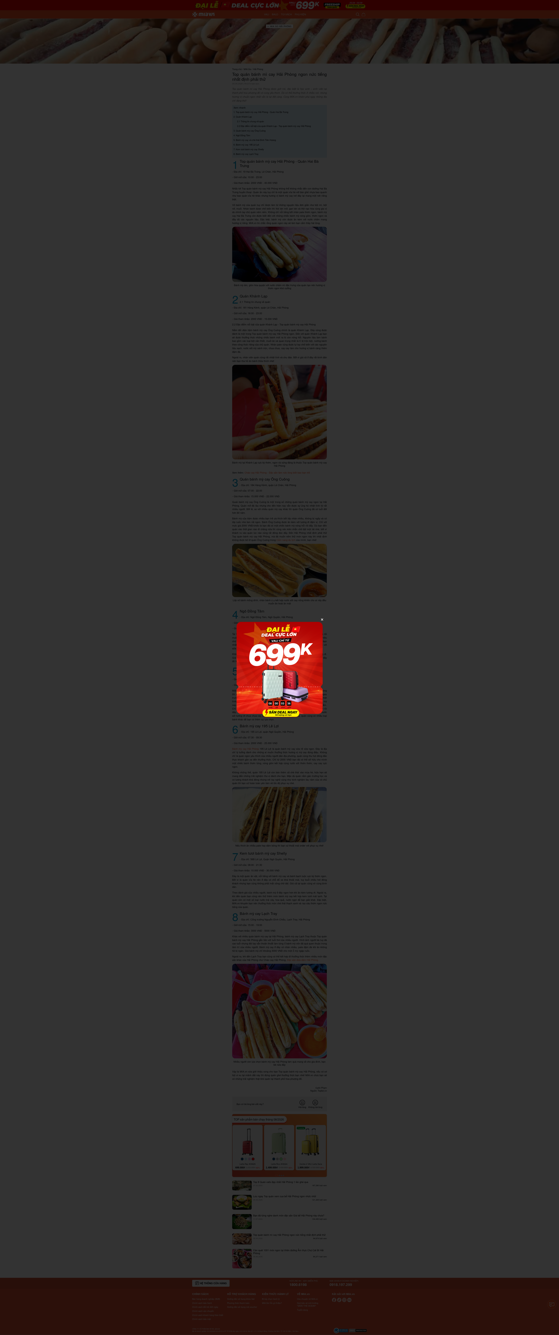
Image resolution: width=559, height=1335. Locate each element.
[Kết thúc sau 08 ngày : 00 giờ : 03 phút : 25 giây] (279, 715)
